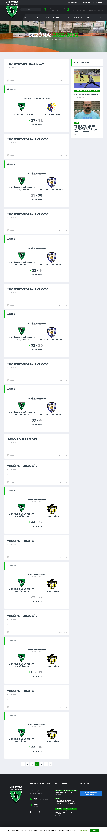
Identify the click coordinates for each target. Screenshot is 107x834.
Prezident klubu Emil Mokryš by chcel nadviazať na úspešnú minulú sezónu (85, 129)
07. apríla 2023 (11, 67)
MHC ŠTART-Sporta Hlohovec (27, 139)
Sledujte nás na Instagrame (91, 793)
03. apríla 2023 (11, 442)
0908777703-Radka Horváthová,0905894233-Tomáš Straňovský (87, 10)
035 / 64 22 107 (37, 806)
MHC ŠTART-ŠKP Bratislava (25, 64)
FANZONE (76, 17)
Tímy (45, 17)
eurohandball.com (88, 2)
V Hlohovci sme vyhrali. (86, 94)
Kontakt (89, 17)
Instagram (43, 812)
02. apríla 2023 (11, 469)
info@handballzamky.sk (41, 799)
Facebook (34, 812)
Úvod (25, 17)
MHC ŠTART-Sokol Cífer (23, 465)
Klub (66, 17)
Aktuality (35, 17)
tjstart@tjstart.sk (53, 10)
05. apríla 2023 (11, 142)
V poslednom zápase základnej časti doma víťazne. (63, 812)
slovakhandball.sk (73, 2)
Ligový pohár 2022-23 (22, 439)
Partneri (56, 17)
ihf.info (100, 2)
